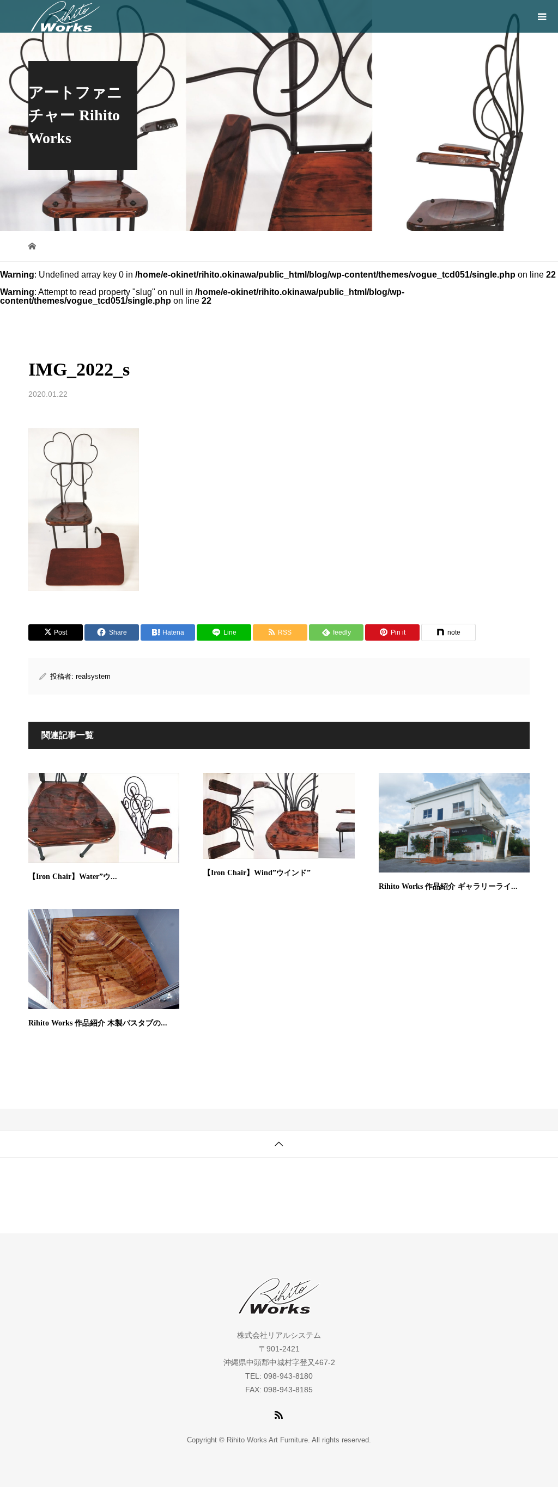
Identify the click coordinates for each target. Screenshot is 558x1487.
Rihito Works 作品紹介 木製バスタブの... (97, 1023)
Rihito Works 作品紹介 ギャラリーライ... (448, 886)
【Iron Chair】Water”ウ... (72, 876)
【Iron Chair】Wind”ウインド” (257, 873)
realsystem (93, 676)
